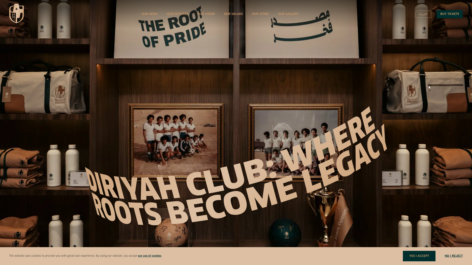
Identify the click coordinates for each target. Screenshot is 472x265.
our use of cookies (149, 256)
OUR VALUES (233, 14)
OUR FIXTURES (177, 14)
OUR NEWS (150, 14)
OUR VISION (206, 14)
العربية (423, 14)
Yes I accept (419, 256)
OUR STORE (260, 14)
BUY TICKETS (449, 14)
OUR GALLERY (288, 14)
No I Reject (454, 256)
